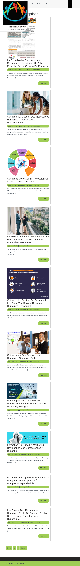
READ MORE (44, 83)
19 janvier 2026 (14, 522)
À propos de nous (36, 4)
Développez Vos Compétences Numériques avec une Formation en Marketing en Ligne (27, 403)
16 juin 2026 (13, 185)
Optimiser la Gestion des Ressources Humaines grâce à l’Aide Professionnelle (28, 119)
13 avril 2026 (13, 246)
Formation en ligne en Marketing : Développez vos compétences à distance (26, 448)
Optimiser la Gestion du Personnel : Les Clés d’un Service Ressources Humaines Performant (27, 303)
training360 (23, 69)
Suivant (23, 548)
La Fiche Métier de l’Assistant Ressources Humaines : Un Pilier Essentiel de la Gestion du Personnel (28, 63)
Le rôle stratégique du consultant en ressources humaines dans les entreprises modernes (28, 239)
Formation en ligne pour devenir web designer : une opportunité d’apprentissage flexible (28, 480)
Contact (48, 4)
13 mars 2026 (13, 361)
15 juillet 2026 (13, 126)
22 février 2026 (14, 487)
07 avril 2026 (13, 309)
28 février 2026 (14, 454)
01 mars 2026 (13, 410)
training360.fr (18, 26)
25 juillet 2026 (13, 69)
